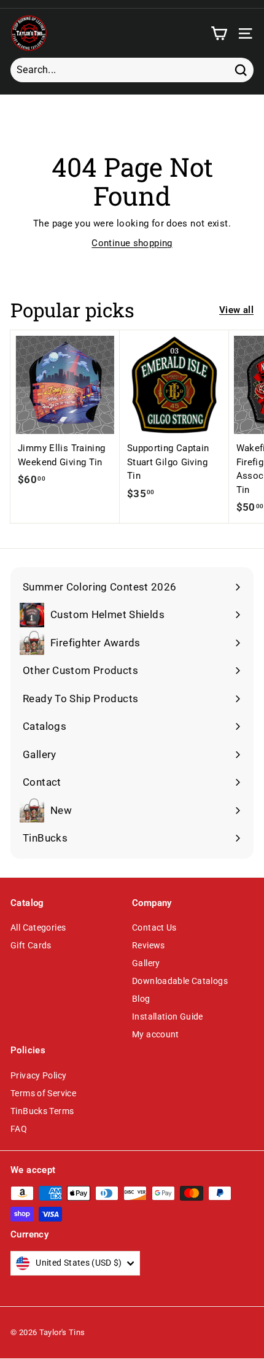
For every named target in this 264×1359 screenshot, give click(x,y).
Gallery (146, 963)
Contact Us (154, 927)
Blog (141, 999)
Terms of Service (43, 1093)
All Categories (38, 927)
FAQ (18, 1129)
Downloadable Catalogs (180, 981)
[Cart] (218, 33)
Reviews (148, 945)
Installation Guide (167, 1016)
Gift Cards (31, 945)
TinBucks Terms (42, 1111)
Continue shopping (131, 243)
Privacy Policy (38, 1075)
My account (155, 1034)
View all (236, 310)
